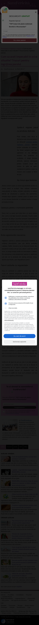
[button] (19, 308)
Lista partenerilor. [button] (9, 320)
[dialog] (19, 312)
